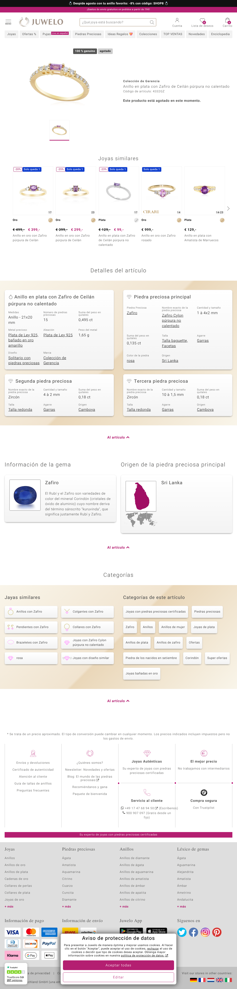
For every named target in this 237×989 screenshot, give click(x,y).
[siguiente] (227, 208)
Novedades (197, 34)
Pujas (55, 34)
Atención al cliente (33, 777)
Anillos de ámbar (132, 886)
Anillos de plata (137, 642)
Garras (203, 340)
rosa (131, 361)
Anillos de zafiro (168, 642)
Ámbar (182, 886)
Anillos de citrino (132, 900)
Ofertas (194, 642)
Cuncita (68, 893)
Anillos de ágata (132, 865)
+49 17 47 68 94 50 (139, 808)
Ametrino (184, 893)
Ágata (66, 858)
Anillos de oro (15, 865)
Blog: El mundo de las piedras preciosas (89, 778)
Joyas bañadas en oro (142, 673)
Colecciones (148, 34)
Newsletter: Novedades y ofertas (90, 770)
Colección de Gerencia (55, 360)
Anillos (148, 627)
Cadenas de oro (16, 879)
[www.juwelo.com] (219, 980)
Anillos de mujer (173, 627)
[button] (8, 22)
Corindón (192, 658)
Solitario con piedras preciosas (24, 360)
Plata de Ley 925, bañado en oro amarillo (23, 340)
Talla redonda (20, 409)
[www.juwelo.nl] (210, 980)
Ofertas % (29, 34)
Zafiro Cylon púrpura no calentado (173, 321)
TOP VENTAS (172, 34)
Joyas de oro (14, 900)
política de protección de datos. (142, 956)
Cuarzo (67, 886)
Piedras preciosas (207, 612)
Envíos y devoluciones (33, 763)
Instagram (205, 932)
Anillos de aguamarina (136, 872)
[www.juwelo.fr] (202, 980)
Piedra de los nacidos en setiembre (151, 658)
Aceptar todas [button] (118, 965)
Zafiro (132, 313)
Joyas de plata (204, 627)
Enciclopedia (220, 34)
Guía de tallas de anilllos (33, 784)
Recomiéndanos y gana (90, 787)
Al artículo (116, 437)
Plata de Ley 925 (58, 335)
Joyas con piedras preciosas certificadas (156, 612)
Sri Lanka (170, 361)
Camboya (86, 409)
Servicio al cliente (147, 800)
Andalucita (185, 900)
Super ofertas (217, 658)
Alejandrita (185, 872)
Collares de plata (17, 893)
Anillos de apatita (133, 893)
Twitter (182, 932)
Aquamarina (71, 872)
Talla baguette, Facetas (175, 343)
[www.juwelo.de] (193, 980)
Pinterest (216, 932)
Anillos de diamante (135, 858)
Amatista (69, 865)
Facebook (193, 932)
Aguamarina (186, 865)
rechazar (153, 949)
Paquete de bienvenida (90, 794)
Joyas (11, 34)
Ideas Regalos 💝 (120, 34)
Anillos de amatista (134, 879)
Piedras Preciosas (88, 34)
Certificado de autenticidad (33, 770)
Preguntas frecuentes (33, 790)
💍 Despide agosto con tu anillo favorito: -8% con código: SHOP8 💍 (118, 4)
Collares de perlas (18, 886)
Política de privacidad (34, 973)
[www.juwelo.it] (228, 980)
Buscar (152, 22)
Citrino (67, 879)
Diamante (69, 900)
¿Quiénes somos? (90, 763)
